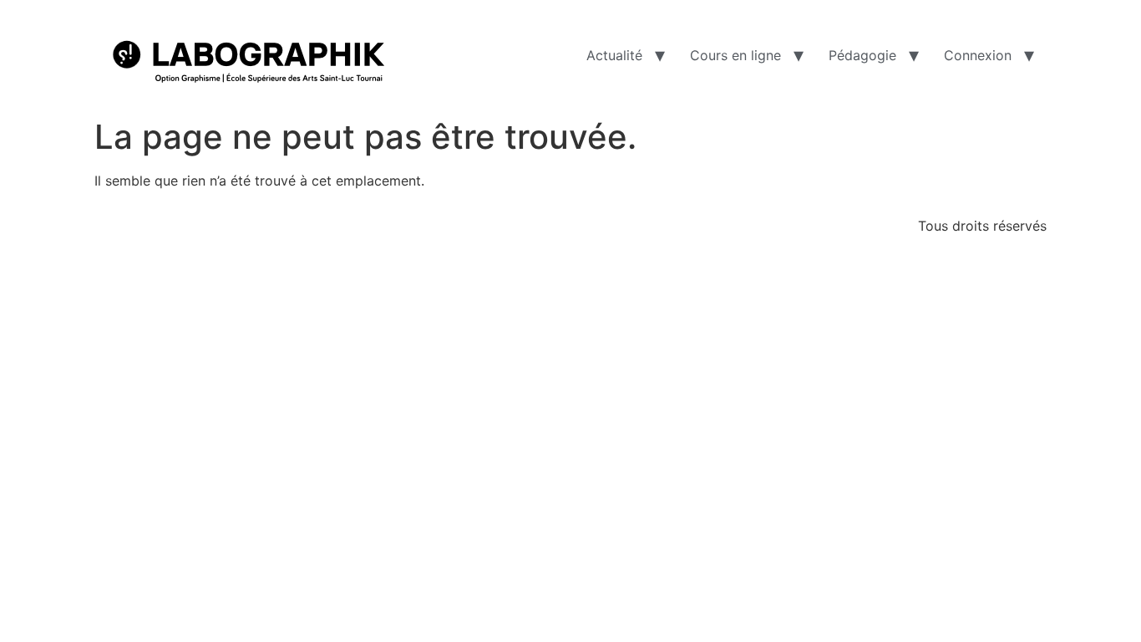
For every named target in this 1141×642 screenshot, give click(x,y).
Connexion (978, 55)
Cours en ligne (735, 55)
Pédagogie (862, 55)
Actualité (614, 55)
